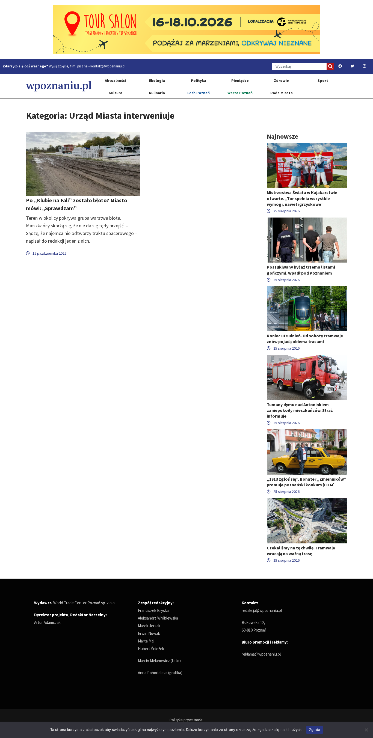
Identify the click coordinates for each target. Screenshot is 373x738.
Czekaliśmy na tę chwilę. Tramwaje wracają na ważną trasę (301, 550)
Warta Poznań (240, 92)
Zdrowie (281, 80)
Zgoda (314, 729)
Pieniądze (240, 80)
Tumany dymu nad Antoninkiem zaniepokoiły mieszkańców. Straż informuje (300, 410)
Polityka (198, 80)
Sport (323, 80)
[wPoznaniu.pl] (58, 86)
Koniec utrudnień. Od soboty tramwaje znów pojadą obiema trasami (305, 338)
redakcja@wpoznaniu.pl (262, 610)
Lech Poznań (198, 92)
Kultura (115, 92)
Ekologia (157, 80)
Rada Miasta (281, 92)
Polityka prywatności (186, 719)
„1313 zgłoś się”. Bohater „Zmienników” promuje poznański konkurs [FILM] (306, 481)
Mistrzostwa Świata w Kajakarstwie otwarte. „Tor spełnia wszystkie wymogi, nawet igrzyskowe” (302, 198)
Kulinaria (157, 92)
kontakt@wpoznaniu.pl (107, 66)
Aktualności (115, 80)
